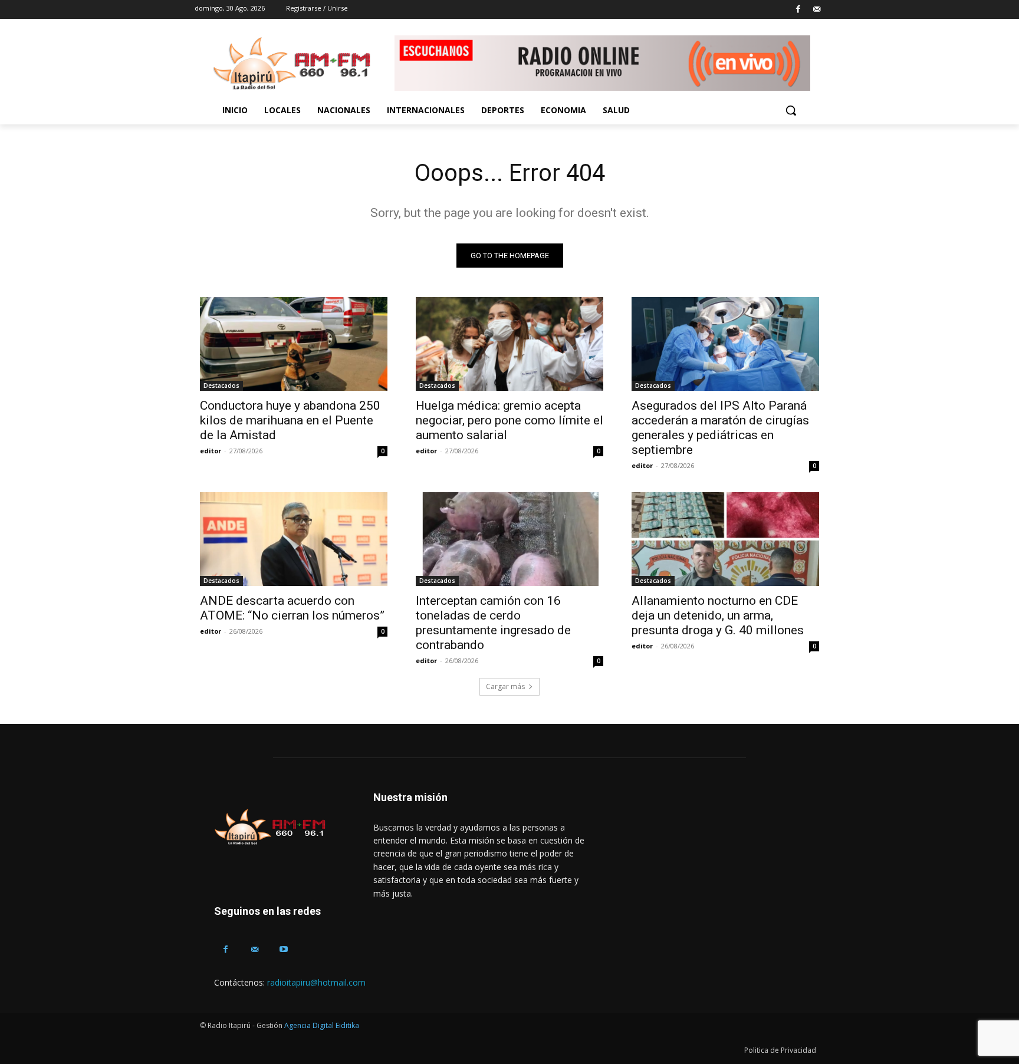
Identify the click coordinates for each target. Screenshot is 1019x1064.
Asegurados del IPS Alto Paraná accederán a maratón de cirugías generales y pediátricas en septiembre (720, 427)
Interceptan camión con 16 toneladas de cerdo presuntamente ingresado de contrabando (493, 623)
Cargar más (505, 686)
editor (210, 450)
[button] (791, 110)
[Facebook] (798, 10)
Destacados (221, 385)
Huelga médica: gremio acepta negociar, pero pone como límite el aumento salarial (509, 420)
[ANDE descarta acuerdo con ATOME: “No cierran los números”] (293, 539)
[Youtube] (283, 949)
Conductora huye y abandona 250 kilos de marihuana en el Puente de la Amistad (290, 420)
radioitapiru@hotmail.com (316, 982)
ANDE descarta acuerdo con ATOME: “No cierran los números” (292, 608)
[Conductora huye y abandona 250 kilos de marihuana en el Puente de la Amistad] (293, 344)
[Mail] (816, 10)
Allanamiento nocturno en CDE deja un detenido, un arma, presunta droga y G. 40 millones (718, 615)
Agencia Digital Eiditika (321, 1025)
